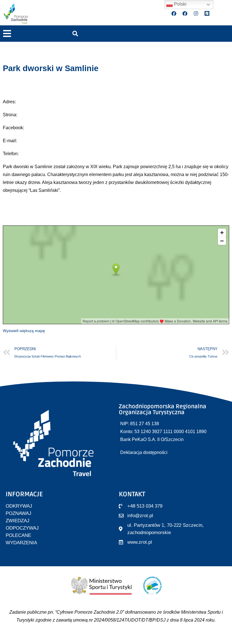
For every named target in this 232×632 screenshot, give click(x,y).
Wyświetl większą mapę (24, 330)
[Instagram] (196, 13)
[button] (7, 33)
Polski (179, 4)
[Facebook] (174, 13)
